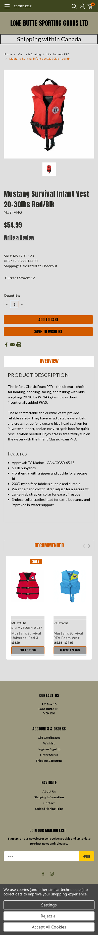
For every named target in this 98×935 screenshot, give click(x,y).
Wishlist (49, 743)
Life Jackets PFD (57, 54)
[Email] (12, 344)
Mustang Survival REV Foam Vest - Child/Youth (68, 637)
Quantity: (12, 295)
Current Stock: (20, 278)
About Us (49, 791)
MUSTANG (13, 212)
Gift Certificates (49, 737)
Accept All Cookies (49, 927)
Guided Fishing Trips (49, 809)
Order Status (49, 755)
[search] (73, 6)
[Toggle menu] (7, 9)
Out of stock (28, 650)
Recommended (49, 545)
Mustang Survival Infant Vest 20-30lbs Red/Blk (39, 58)
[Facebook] (6, 344)
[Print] (18, 344)
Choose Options (70, 650)
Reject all (49, 916)
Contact (49, 803)
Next (88, 546)
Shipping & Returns (49, 760)
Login (41, 749)
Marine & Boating (29, 54)
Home (8, 54)
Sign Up (55, 749)
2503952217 (22, 6)
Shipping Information (49, 797)
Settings (49, 905)
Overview (49, 361)
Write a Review (19, 237)
